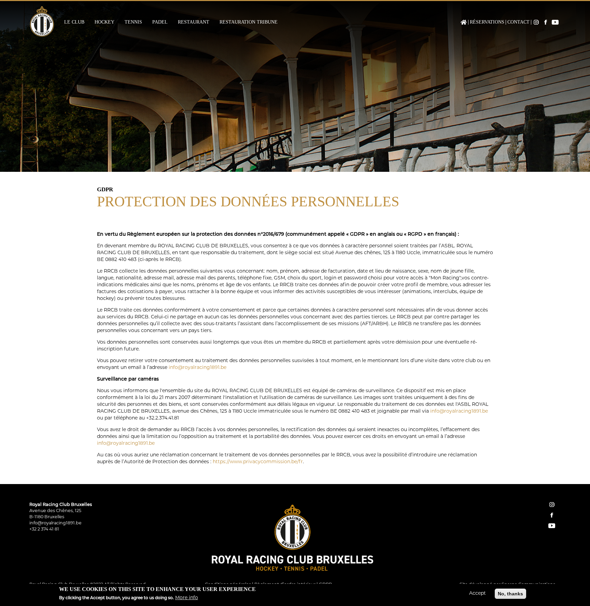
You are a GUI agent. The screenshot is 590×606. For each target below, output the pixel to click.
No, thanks (510, 593)
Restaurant (193, 22)
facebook (551, 515)
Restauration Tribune (249, 22)
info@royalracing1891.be (197, 367)
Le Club (74, 22)
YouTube (555, 22)
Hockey (104, 22)
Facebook (545, 22)
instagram (551, 504)
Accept (477, 593)
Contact (518, 22)
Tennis (133, 22)
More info (186, 598)
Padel (160, 22)
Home (464, 22)
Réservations (487, 22)
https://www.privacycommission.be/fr (258, 462)
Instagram (536, 22)
